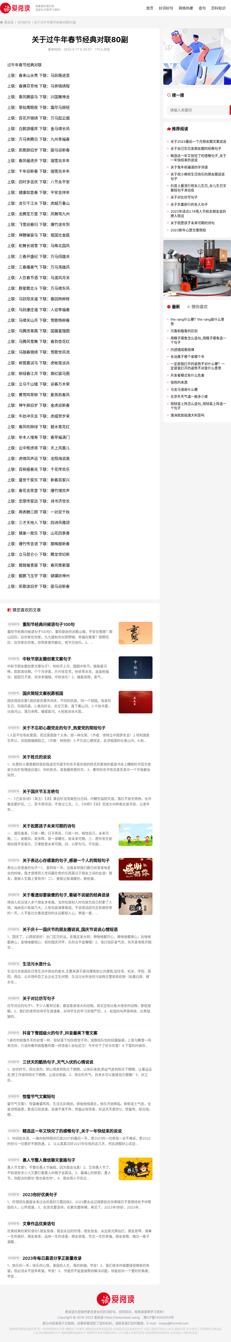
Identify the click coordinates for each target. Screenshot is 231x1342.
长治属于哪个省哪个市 (187, 356)
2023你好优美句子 (40, 1194)
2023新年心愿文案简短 (188, 230)
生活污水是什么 (37, 964)
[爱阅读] (15, 8)
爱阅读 (9, 22)
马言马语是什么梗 (184, 389)
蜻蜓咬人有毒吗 (74, 1329)
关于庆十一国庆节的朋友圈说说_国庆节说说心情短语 (70, 929)
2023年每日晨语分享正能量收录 (52, 1258)
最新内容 (180, 1329)
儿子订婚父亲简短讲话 (130, 1333)
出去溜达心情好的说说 (184, 1333)
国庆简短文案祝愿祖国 (43, 693)
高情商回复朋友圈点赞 (23, 1329)
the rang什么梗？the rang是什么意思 (197, 321)
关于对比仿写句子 (39, 998)
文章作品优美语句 (39, 1223)
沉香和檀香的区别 (184, 331)
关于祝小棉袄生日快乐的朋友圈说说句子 (198, 176)
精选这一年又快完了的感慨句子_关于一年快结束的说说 (72, 1131)
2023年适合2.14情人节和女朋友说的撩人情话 (198, 213)
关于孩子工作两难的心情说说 (204, 1329)
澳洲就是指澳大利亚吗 (187, 415)
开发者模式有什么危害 (187, 375)
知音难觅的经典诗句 (157, 1333)
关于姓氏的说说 (37, 757)
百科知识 (218, 8)
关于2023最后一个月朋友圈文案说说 (198, 141)
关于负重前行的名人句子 (189, 204)
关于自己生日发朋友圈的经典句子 (196, 148)
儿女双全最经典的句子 (46, 1333)
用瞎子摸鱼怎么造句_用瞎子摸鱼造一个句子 (198, 340)
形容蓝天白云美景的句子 (128, 1329)
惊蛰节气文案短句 (39, 1096)
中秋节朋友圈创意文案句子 (47, 659)
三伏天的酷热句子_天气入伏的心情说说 (58, 1062)
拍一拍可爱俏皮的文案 (51, 1329)
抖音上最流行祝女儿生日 (159, 1329)
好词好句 (166, 8)
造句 (202, 8)
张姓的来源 (179, 382)
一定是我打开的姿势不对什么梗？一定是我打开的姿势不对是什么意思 (198, 366)
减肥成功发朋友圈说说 (98, 1329)
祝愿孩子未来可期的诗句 (101, 1333)
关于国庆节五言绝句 (41, 791)
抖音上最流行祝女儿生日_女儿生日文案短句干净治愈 (198, 188)
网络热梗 (186, 8)
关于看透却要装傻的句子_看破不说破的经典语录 (66, 895)
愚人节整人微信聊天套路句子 (49, 1160)
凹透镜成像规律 (182, 349)
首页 (149, 8)
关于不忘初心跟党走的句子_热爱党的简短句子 (64, 728)
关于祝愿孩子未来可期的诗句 (49, 826)
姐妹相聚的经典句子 (73, 1333)
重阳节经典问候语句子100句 (49, 624)
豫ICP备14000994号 (158, 1317)
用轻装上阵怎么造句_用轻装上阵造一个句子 (198, 406)
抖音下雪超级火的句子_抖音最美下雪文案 (60, 1033)
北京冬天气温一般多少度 (189, 396)
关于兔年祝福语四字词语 (189, 167)
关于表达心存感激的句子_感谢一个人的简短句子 (66, 860)
